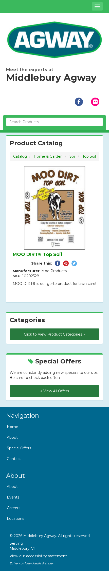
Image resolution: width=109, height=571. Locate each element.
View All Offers (55, 391)
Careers (13, 508)
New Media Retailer (39, 563)
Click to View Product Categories (53, 334)
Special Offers (19, 448)
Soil (72, 156)
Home (12, 427)
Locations (15, 518)
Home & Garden (48, 156)
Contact (14, 458)
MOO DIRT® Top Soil (37, 254)
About (12, 437)
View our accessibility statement (38, 556)
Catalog (20, 156)
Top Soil (89, 156)
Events (13, 497)
